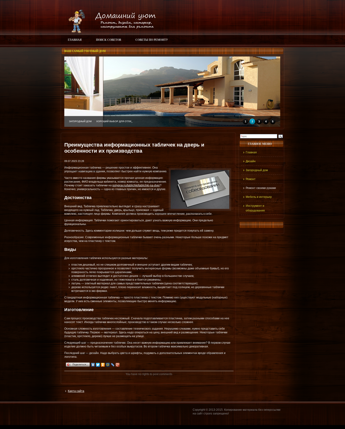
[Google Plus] (117, 365)
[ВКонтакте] (93, 365)
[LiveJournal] (112, 365)
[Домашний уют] (110, 32)
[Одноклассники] (102, 365)
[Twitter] (98, 365)
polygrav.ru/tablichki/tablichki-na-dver (136, 185)
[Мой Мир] (107, 365)
